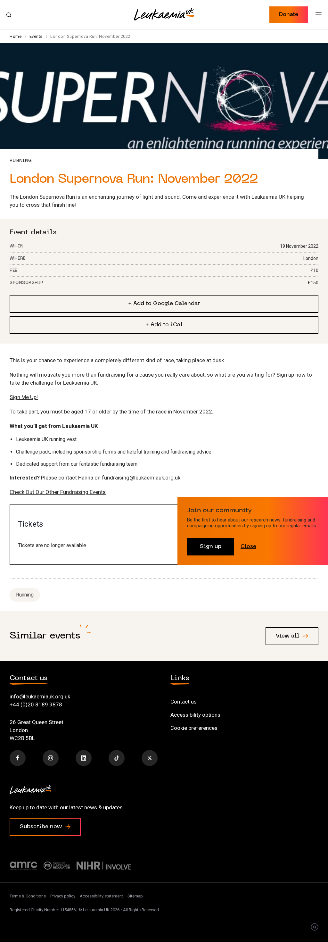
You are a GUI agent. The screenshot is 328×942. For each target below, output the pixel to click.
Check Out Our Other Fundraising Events (58, 492)
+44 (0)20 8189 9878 (36, 704)
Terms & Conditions (28, 896)
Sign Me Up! (24, 397)
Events (36, 36)
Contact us (183, 701)
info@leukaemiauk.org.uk (40, 696)
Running (25, 595)
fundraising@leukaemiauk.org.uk (141, 477)
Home (15, 36)
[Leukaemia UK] (164, 14)
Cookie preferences (193, 728)
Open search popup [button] (8, 15)
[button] (288, 14)
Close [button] (248, 546)
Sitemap (135, 896)
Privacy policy (62, 896)
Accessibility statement (101, 896)
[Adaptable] (314, 927)
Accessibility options (195, 715)
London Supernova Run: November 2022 (90, 36)
